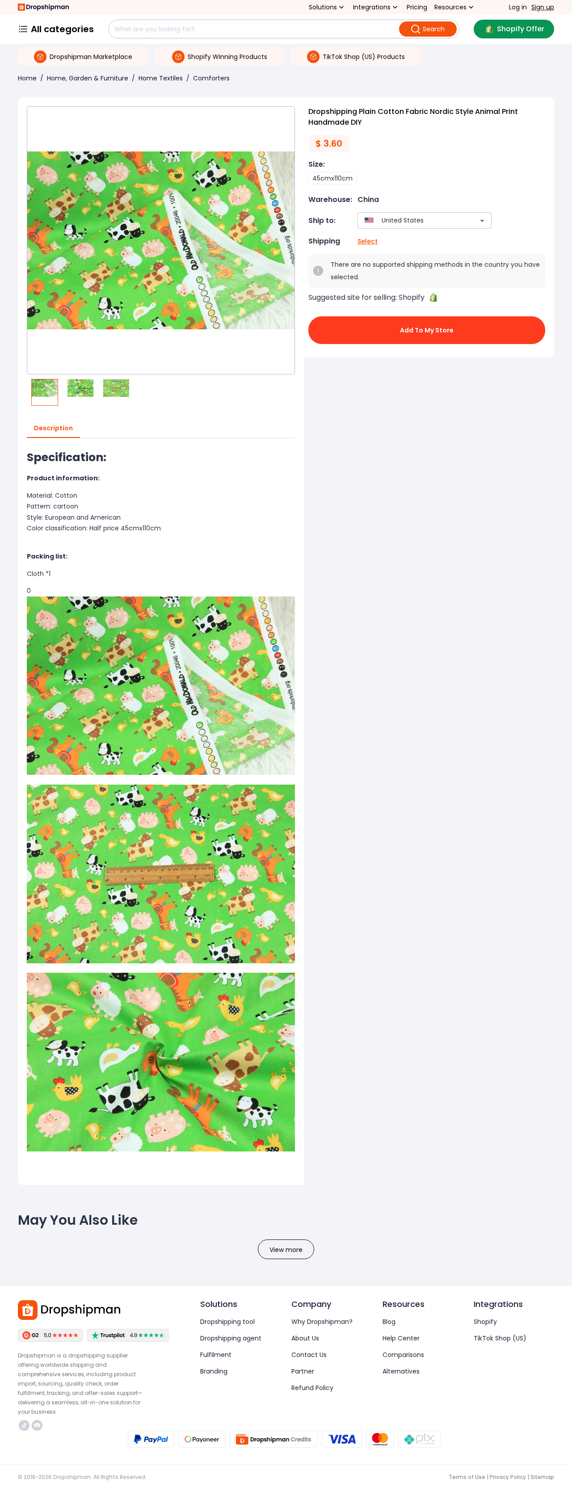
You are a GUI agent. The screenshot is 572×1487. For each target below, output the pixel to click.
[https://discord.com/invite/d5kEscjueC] (37, 1425)
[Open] (482, 220)
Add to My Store (427, 330)
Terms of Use (467, 1477)
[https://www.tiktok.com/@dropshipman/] (24, 1425)
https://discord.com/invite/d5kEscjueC (38, 1425)
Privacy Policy (508, 1477)
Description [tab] (53, 428)
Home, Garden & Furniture (87, 78)
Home (27, 78)
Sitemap (542, 1477)
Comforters (211, 78)
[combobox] (411, 220)
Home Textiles (161, 78)
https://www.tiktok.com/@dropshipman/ (25, 1425)
